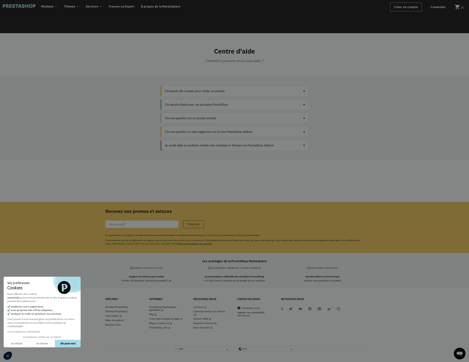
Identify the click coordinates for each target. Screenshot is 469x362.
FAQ (153, 314)
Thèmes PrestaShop (116, 311)
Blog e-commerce (160, 323)
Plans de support (114, 320)
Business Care (113, 324)
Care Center (113, 315)
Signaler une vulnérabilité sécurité (251, 314)
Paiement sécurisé (205, 323)
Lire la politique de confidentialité (23, 331)
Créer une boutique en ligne (165, 318)
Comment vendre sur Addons (209, 313)
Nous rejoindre (203, 327)
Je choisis (42, 343)
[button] (7, 355)
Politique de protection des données (194, 243)
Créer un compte (406, 7)
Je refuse (16, 343)
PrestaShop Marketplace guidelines (162, 309)
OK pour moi (67, 343)
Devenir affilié (202, 318)
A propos (199, 307)
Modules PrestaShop (116, 307)
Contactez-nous (248, 308)
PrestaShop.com (159, 327)
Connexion (438, 7)
